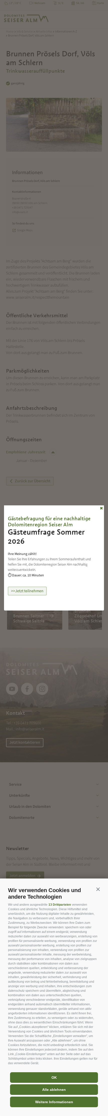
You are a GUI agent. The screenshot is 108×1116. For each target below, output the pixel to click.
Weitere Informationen (54, 1102)
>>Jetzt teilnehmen (27, 591)
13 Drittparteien (59, 904)
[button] (98, 889)
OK (54, 1077)
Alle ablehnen (54, 1090)
